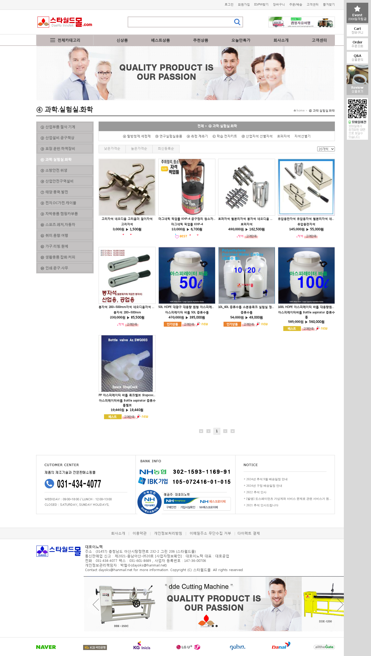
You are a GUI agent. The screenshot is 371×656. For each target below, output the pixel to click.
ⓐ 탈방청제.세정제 (138, 136)
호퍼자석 (285, 136)
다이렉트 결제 (248, 533)
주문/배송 (295, 4)
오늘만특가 (240, 40)
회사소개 (281, 40)
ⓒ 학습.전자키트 (226, 136)
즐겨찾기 (329, 4)
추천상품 (200, 40)
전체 (200, 126)
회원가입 (244, 4)
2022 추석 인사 (256, 492)
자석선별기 (304, 136)
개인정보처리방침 (168, 533)
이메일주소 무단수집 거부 (210, 533)
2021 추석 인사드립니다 (262, 505)
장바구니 (279, 4)
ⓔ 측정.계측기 (199, 136)
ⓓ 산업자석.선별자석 (258, 136)
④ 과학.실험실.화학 (222, 126)
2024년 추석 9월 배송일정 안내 (267, 479)
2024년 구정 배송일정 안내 (264, 485)
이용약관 (140, 533)
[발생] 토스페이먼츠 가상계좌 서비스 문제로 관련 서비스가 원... (288, 498)
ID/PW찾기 (261, 4)
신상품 (122, 40)
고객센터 (313, 4)
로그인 (229, 4)
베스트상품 (160, 40)
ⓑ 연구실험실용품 (170, 136)
